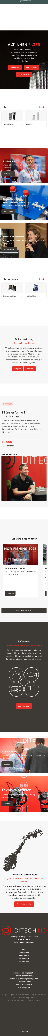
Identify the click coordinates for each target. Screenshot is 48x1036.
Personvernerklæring (24, 975)
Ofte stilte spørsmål (27, 997)
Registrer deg (9, 249)
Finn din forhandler (24, 904)
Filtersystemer (24, 74)
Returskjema (24, 987)
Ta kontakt (8, 174)
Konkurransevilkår (24, 984)
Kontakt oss (24, 952)
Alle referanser (24, 706)
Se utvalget (8, 211)
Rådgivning (15, 67)
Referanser (24, 961)
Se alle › (43, 107)
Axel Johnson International (28, 1000)
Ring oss (17, 369)
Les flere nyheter (24, 610)
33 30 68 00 (25, 939)
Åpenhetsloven (24, 981)
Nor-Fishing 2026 (15, 568)
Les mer (10, 593)
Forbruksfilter (31, 67)
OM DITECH (8, 404)
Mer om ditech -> (9, 454)
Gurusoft (24, 1031)
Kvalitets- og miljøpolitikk (24, 973)
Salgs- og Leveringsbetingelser (24, 978)
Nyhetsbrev (24, 955)
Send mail (30, 369)
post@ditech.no (26, 942)
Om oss (24, 949)
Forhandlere (24, 958)
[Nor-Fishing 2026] (20, 554)
